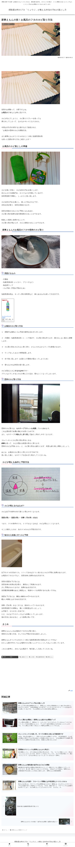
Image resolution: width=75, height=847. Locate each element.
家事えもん (50, 657)
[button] (69, 424)
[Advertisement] (37, 64)
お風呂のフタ (24, 657)
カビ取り (33, 657)
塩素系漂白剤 (41, 657)
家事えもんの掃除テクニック (10, 657)
